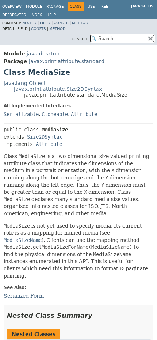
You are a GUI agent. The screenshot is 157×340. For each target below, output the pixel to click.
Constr (61, 23)
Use (91, 6)
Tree (103, 6)
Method (80, 23)
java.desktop (43, 54)
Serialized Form (24, 296)
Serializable (21, 114)
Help (51, 15)
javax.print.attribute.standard (66, 61)
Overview (12, 6)
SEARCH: (80, 39)
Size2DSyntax (44, 137)
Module (34, 6)
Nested (29, 23)
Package (55, 6)
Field (45, 23)
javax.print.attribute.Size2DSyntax (58, 89)
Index (36, 15)
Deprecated (14, 15)
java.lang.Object (25, 83)
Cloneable (55, 114)
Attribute (84, 114)
